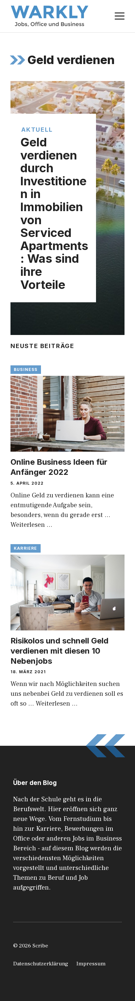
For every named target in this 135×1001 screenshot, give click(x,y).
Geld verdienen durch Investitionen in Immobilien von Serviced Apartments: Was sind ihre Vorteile (54, 213)
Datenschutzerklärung (40, 963)
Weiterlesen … (31, 525)
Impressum (91, 963)
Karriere (25, 548)
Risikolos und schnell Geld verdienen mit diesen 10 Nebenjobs (59, 651)
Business (26, 369)
